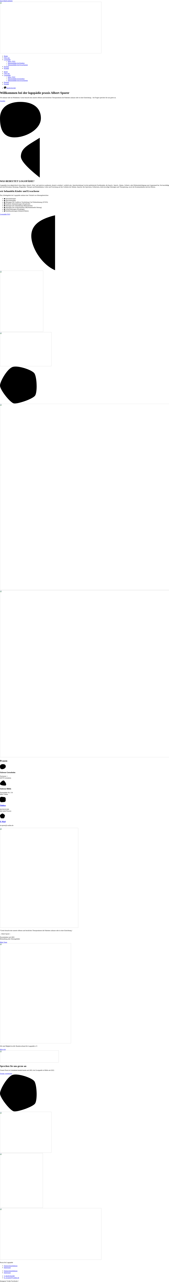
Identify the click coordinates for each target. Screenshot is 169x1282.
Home (6, 56)
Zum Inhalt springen (6, 1)
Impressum (7, 1267)
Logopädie (7, 59)
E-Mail (3, 822)
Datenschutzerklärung (10, 1266)
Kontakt (6, 68)
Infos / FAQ (11, 61)
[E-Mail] (2, 818)
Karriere (6, 66)
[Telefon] (3, 801)
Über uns (7, 58)
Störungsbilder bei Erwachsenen (18, 65)
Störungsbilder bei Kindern (16, 63)
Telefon (3, 805)
